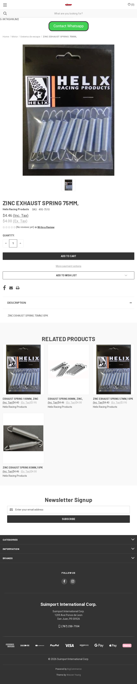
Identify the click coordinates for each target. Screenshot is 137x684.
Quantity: (9, 235)
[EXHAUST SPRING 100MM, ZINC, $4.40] (23, 369)
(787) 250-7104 (70, 626)
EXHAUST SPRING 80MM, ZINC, (65, 398)
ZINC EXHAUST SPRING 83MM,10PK (23, 467)
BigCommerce (74, 669)
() (132, 4)
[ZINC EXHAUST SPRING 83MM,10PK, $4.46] (23, 438)
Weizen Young (74, 675)
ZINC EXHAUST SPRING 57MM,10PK (113, 398)
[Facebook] (4, 287)
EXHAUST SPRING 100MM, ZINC (20, 398)
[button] (69, 26)
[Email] (11, 287)
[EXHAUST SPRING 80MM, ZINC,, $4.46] (68, 369)
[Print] (17, 287)
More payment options (68, 266)
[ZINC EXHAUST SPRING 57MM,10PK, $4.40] (114, 369)
